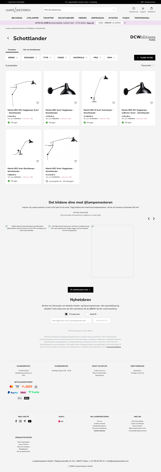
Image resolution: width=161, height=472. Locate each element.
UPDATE (110, 23)
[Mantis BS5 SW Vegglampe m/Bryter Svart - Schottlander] (137, 98)
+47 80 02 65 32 (23, 370)
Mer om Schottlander (31, 49)
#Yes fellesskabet (137, 421)
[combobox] (80, 9)
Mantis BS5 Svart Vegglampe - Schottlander (60, 111)
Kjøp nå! (90, 23)
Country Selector (99, 431)
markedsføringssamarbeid (137, 431)
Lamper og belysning (13, 28)
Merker (23, 28)
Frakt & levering (99, 370)
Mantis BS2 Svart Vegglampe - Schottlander (60, 170)
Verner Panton (23, 444)
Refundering (99, 375)
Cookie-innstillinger (137, 423)
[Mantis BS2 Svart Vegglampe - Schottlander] (61, 157)
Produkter (12, 49)
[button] (37, 103)
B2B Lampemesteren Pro (137, 428)
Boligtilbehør (23, 449)
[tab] (13, 57)
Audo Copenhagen (23, 442)
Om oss (99, 421)
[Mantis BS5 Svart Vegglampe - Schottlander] (61, 98)
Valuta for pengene (23, 447)
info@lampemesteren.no (23, 373)
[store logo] (18, 9)
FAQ (23, 375)
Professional (142, 18)
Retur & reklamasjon (99, 373)
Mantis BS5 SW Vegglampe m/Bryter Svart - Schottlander (135, 111)
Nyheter (113, 18)
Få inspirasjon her (79, 290)
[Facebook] (16, 421)
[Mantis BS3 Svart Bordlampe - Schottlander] (23, 157)
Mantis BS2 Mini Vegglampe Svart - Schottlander (23, 111)
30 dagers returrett (137, 373)
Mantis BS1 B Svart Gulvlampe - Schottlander (98, 111)
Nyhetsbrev (137, 370)
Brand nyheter (137, 426)
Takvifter (48, 18)
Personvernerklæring (99, 428)
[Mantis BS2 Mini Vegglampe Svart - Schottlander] (23, 98)
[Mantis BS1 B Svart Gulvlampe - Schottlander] (99, 98)
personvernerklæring (114, 347)
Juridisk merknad (99, 423)
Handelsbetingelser (99, 426)
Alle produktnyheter (23, 451)
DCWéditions (31, 28)
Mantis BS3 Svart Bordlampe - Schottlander (22, 170)
